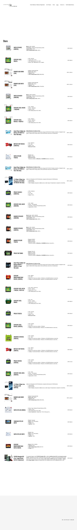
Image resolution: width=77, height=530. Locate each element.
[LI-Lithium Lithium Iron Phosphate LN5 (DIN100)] (38, 385)
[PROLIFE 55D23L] (38, 313)
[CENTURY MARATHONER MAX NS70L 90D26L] (38, 446)
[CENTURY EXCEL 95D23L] (38, 60)
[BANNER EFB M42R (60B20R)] (38, 217)
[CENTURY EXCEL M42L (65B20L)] (38, 373)
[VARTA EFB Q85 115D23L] (38, 156)
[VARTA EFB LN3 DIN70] (38, 434)
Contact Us (62, 4)
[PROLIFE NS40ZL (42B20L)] (38, 361)
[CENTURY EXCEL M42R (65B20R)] (38, 205)
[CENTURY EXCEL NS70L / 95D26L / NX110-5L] (38, 289)
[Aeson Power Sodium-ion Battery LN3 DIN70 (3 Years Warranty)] (38, 132)
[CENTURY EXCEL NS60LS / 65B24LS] (38, 120)
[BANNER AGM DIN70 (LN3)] (38, 84)
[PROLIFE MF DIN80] (38, 253)
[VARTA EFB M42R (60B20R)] (38, 96)
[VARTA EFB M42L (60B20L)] (38, 48)
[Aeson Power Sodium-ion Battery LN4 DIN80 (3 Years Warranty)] (38, 168)
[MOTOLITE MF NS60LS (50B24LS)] (38, 144)
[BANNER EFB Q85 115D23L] (38, 241)
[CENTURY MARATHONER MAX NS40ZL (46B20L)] (38, 277)
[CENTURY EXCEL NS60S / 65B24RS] (38, 108)
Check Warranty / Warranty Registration (37, 4)
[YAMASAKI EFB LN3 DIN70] (38, 422)
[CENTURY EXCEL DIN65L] (38, 301)
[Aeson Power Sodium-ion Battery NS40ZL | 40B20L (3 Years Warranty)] (38, 265)
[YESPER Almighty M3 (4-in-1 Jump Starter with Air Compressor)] (38, 458)
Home (54, 4)
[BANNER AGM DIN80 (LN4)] (38, 72)
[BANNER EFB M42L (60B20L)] (38, 229)
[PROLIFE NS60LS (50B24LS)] (38, 193)
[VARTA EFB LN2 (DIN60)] (38, 410)
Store (57, 4)
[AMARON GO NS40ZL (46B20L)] (38, 337)
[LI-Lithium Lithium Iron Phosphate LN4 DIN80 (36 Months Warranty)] (38, 181)
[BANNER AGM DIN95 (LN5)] (38, 398)
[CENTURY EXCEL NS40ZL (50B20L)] (38, 325)
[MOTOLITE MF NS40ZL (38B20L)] (38, 349)
